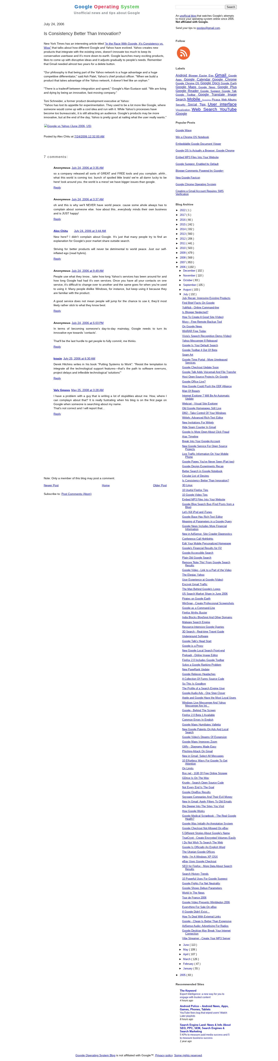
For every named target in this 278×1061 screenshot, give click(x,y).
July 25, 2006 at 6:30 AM (79, 358)
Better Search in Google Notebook (202, 471)
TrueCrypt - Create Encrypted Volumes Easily (209, 837)
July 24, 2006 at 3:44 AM (90, 230)
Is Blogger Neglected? (195, 312)
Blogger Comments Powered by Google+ (200, 170)
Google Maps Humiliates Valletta (201, 724)
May (186, 949)
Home (106, 485)
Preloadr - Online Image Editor (200, 655)
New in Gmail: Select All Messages (203, 755)
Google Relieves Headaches (199, 674)
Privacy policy (164, 1055)
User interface (222, 104)
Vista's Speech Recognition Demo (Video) (206, 336)
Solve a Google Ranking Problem (201, 664)
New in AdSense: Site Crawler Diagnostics (207, 533)
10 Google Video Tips (195, 494)
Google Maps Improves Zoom (199, 741)
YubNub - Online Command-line (200, 307)
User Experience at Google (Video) (202, 579)
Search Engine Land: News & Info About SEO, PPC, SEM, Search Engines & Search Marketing (205, 1028)
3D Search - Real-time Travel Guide (203, 631)
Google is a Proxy (192, 645)
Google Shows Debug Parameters (202, 888)
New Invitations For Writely (198, 422)
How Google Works (193, 811)
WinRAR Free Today (194, 331)
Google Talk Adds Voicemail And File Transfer (209, 372)
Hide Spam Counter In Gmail (199, 427)
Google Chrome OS (188, 83)
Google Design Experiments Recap (202, 466)
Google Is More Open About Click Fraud (205, 431)
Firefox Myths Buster (194, 612)
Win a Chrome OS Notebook (192, 137)
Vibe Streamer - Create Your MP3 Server (206, 938)
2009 (183, 252)
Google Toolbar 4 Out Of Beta (199, 350)
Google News (208, 87)
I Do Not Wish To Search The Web (202, 842)
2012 (183, 238)
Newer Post (51, 485)
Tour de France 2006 (194, 897)
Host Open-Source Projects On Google (205, 376)
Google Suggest (211, 91)
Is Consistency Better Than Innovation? (205, 480)
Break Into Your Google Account (201, 441)
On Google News (192, 326)
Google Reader (188, 91)
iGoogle (181, 113)
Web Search (206, 109)
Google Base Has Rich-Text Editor (202, 516)
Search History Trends (195, 873)
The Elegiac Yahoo (193, 574)
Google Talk (229, 91)
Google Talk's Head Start (196, 641)
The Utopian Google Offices (198, 851)
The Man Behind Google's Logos (201, 589)
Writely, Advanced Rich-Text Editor (202, 417)
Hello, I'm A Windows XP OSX (200, 856)
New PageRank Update (195, 669)
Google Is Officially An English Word (203, 847)
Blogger (194, 75)
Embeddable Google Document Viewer (198, 143)
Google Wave (184, 130)
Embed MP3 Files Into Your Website (197, 157)
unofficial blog (188, 15)
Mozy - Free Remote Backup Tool (202, 321)
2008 (183, 257)
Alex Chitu (61, 230)
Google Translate (213, 94)
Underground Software (195, 636)
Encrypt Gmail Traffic (194, 584)
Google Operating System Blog (95, 1055)
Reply (57, 187)
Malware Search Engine (196, 622)
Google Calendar (198, 79)
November (189, 275)
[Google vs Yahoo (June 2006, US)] (68, 126)
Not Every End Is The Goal (198, 787)
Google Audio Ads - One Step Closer (203, 693)
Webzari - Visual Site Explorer (200, 403)
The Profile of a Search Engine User (203, 688)
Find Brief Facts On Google (198, 302)
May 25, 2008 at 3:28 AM (87, 390)
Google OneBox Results (196, 792)
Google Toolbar (187, 94)
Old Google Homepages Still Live (201, 408)
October (188, 280)
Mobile (194, 99)
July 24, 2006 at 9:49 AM (88, 270)
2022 (183, 210)
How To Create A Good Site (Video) (202, 317)
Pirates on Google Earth (196, 598)
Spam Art (187, 354)
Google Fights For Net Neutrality (201, 883)
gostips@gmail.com (208, 28)
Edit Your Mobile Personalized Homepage (206, 543)
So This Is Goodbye (194, 683)
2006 (183, 267)
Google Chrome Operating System (196, 184)
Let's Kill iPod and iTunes (197, 512)
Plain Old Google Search (196, 557)
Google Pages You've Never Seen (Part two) (208, 461)
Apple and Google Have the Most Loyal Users (209, 697)
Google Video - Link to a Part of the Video (206, 570)
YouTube (228, 109)
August (187, 289)
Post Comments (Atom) (76, 493)
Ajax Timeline (190, 436)
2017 (183, 214)
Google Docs (210, 83)
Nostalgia (207, 100)
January (188, 968)
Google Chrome (224, 79)
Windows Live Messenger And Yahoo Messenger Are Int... (204, 704)
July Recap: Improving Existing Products (206, 298)
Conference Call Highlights (197, 538)
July (186, 294)
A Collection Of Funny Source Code (203, 678)
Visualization (184, 110)
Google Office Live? (194, 381)
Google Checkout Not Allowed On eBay (205, 828)
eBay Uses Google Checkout (199, 861)
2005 (183, 975)
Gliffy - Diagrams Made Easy (199, 746)
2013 (183, 233)
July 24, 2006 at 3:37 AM (88, 199)
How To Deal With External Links (201, 916)
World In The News (193, 892)
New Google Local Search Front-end (203, 650)
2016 (183, 219)
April (186, 954)
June (186, 944)
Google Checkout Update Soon (200, 367)
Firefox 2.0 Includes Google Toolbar (203, 660)
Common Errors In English (197, 719)
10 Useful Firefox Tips (195, 490)
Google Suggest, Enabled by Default (197, 164)
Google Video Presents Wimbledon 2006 (206, 902)
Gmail (221, 75)
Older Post (160, 485)
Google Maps (187, 87)
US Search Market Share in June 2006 (205, 593)
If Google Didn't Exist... (196, 911)
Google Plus (227, 87)
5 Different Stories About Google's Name (206, 833)
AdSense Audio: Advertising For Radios (205, 925)
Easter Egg (207, 75)
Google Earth (229, 83)
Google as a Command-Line (198, 607)
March (187, 959)
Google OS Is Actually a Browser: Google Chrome (205, 150)
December (189, 270)
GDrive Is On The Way (195, 777)
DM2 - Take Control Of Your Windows (204, 412)
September (190, 284)
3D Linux (187, 485)
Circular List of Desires (195, 475)
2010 (183, 248)
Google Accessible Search (197, 552)
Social (193, 104)
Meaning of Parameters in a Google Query (207, 521)
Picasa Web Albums (224, 99)
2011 (183, 243)
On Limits (188, 768)
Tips (203, 104)
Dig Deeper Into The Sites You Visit (203, 806)
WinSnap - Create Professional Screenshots (208, 603)
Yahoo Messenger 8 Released (199, 340)
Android (182, 75)
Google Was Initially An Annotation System (207, 823)
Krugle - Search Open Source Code (203, 782)
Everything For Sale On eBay (199, 907)
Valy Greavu (62, 390)
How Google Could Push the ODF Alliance (207, 386)
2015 (183, 224)
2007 (183, 262)
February (188, 963)
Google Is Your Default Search (200, 345)
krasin (58, 358)
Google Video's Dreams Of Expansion (204, 737)
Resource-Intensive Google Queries (203, 626)
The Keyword (188, 990)
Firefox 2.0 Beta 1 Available (198, 715)
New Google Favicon (188, 177)
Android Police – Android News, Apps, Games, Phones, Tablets (204, 1008)
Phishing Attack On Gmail (197, 751)
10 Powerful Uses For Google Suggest (204, 878)
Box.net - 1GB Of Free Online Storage (204, 773)
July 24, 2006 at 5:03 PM (88, 322)
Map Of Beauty (191, 390)
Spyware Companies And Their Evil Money (207, 796)
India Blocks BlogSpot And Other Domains (207, 617)
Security (182, 104)
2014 (183, 229)
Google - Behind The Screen (199, 710)
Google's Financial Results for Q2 (202, 548)
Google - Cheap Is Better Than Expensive (206, 921)
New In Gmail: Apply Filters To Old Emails (207, 801)
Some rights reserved (188, 1055)
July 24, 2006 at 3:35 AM (88, 167)
